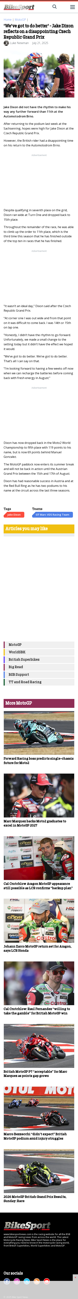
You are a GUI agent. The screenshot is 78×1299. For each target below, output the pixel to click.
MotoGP (20, 20)
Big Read (16, 667)
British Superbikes (24, 659)
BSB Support (19, 674)
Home (8, 20)
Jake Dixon (14, 514)
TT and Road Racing (25, 682)
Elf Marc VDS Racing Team (52, 514)
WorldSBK (17, 652)
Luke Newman (19, 43)
